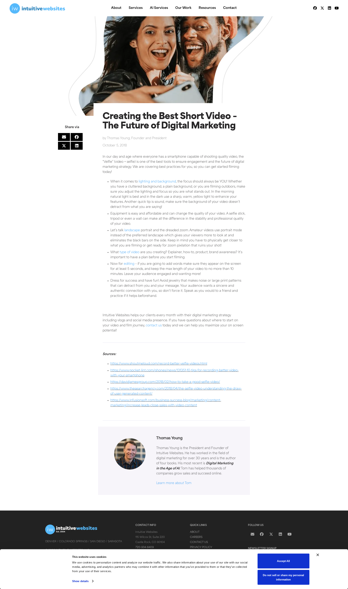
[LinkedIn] (329, 8)
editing (129, 264)
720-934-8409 (144, 547)
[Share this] (77, 137)
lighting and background (157, 181)
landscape (131, 230)
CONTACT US (199, 542)
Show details (80, 581)
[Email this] (64, 137)
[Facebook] (315, 8)
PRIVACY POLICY (201, 547)
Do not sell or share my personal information (283, 577)
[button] (124, 8)
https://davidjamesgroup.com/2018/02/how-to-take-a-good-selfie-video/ (165, 382)
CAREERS (196, 537)
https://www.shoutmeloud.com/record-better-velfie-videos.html (158, 363)
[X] (322, 8)
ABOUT (195, 532)
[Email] (252, 534)
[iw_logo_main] (37, 8)
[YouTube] (336, 8)
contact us (154, 325)
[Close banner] (317, 555)
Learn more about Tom (173, 483)
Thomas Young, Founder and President (137, 138)
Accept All (283, 561)
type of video (129, 252)
